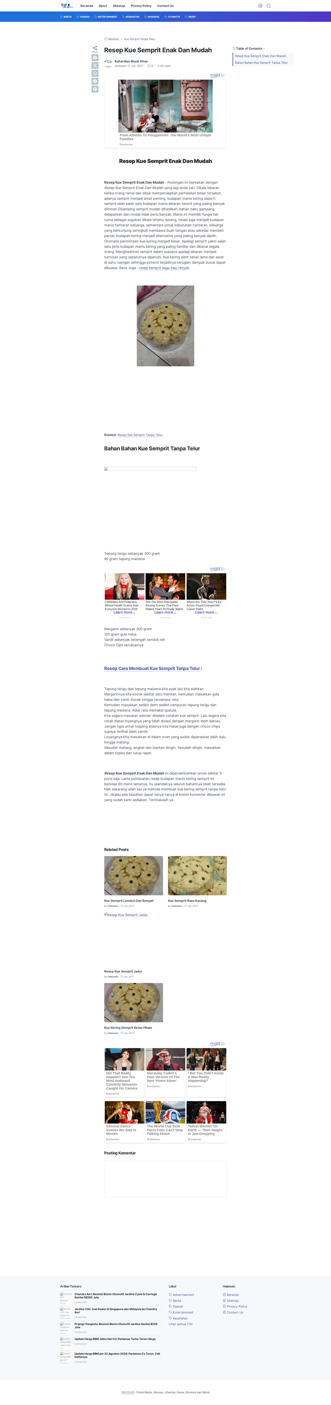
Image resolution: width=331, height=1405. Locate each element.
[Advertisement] (263, 95)
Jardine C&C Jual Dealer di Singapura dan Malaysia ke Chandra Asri (116, 1310)
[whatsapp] (95, 73)
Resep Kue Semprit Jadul (123, 971)
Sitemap (119, 6)
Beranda (86, 6)
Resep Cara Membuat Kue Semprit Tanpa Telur (152, 668)
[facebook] (95, 57)
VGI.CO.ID (127, 1392)
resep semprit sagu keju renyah (164, 268)
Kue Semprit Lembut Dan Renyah (129, 901)
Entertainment (182, 1312)
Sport (103, 6)
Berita (176, 1301)
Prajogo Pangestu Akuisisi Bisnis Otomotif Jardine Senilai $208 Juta (116, 1325)
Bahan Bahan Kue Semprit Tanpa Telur (261, 63)
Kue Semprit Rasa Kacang (187, 901)
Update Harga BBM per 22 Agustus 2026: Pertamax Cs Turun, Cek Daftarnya (117, 1355)
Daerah (177, 1306)
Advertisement (183, 1295)
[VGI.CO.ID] (67, 5)
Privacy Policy (141, 6)
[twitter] (95, 65)
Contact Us (165, 6)
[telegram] (95, 81)
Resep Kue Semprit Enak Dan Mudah (260, 56)
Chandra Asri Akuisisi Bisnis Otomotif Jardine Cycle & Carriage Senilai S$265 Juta (116, 1295)
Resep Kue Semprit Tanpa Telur (140, 435)
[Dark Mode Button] (260, 5)
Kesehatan (180, 1318)
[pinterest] (95, 89)
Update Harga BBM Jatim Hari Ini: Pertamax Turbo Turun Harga (115, 1338)
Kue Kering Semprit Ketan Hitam (128, 1028)
